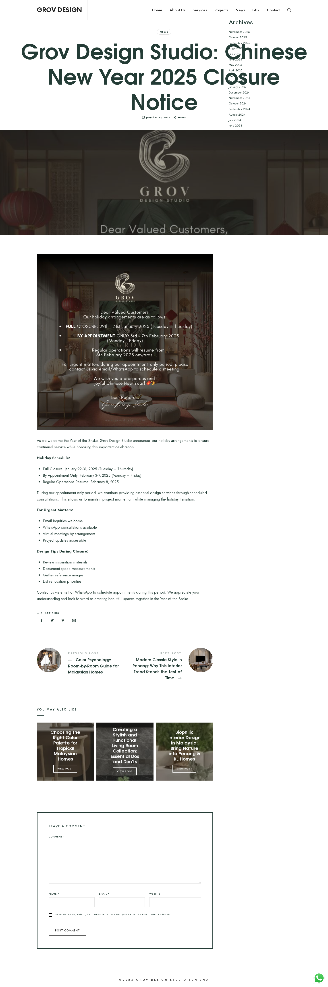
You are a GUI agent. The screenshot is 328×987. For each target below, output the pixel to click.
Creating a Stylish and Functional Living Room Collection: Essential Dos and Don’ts (125, 745)
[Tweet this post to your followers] (52, 620)
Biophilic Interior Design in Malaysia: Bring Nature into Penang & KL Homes (184, 745)
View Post (65, 769)
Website (154, 894)
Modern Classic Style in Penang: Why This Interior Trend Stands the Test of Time (169, 666)
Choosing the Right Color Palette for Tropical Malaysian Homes (65, 745)
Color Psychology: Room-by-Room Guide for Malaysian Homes (81, 663)
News (164, 31)
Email (104, 894)
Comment (57, 836)
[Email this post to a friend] (74, 620)
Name (54, 894)
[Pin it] (63, 620)
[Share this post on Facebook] (42, 620)
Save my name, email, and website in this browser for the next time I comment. (113, 914)
